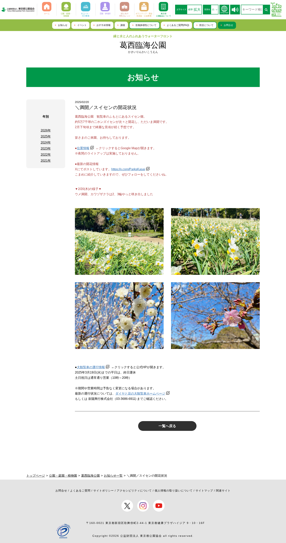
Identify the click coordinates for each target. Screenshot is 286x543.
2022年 (46, 154)
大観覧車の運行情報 (91, 367)
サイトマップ (204, 490)
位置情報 (83, 148)
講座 (122, 25)
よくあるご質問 (80, 490)
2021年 (46, 160)
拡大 (197, 9)
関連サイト (223, 490)
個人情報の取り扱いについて (174, 490)
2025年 (46, 136)
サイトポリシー (103, 490)
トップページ (35, 475)
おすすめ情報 (104, 25)
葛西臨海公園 (143, 45)
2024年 (46, 142)
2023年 (46, 148)
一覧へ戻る (167, 426)
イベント (82, 25)
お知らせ (62, 25)
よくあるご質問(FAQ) (178, 25)
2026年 (46, 130)
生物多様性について (145, 25)
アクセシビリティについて (134, 490)
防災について (206, 25)
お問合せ (228, 25)
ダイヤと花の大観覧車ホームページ (140, 393)
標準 (190, 9)
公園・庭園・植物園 (63, 475)
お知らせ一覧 (113, 475)
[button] (235, 9)
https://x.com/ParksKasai (128, 169)
